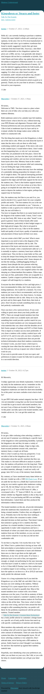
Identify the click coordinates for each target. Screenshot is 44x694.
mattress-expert (10, 20)
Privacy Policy (21, 683)
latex (2, 20)
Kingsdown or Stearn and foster (20, 13)
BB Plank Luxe (31, 479)
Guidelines (22, 678)
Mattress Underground (9, 2)
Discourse (14, 688)
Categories (12, 678)
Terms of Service (7, 683)
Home (3, 678)
